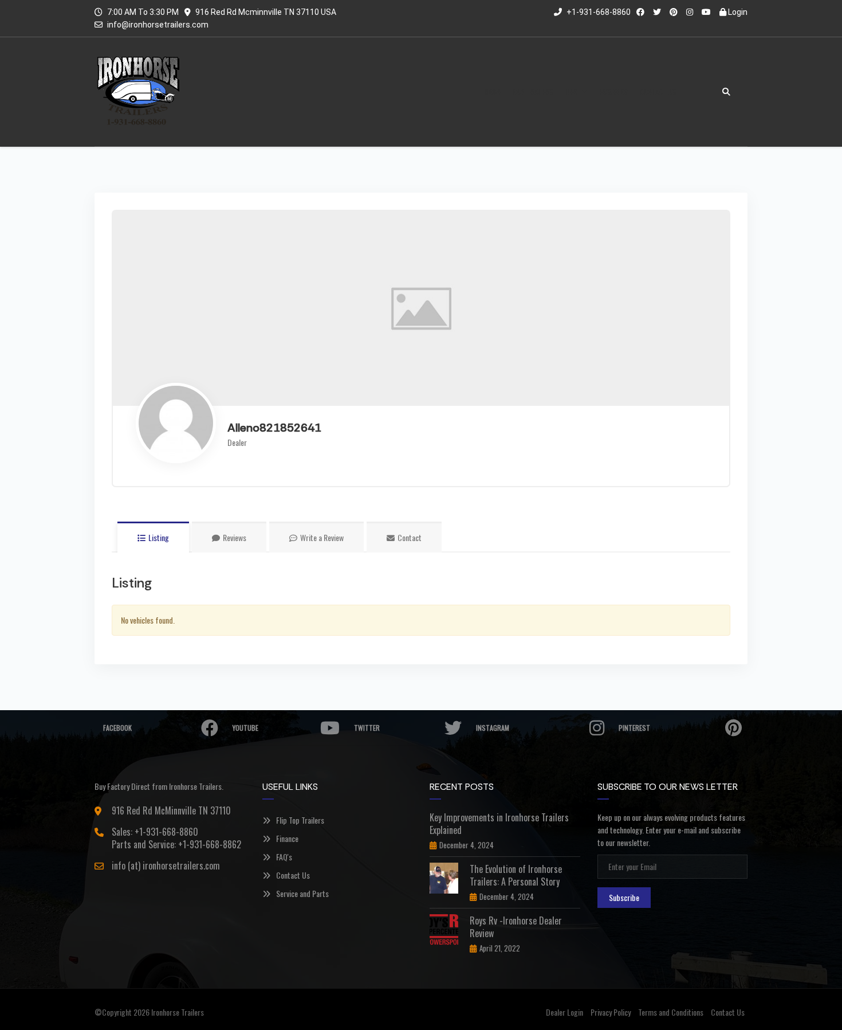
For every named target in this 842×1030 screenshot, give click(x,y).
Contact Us (658, 91)
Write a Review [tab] (322, 537)
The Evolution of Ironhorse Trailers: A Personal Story (516, 875)
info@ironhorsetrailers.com (157, 24)
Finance (287, 838)
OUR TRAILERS (533, 91)
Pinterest (634, 728)
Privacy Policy (611, 1012)
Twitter (367, 728)
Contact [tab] (410, 537)
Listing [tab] (158, 537)
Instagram (492, 728)
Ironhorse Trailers (177, 1012)
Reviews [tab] (234, 537)
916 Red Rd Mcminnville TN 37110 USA (265, 12)
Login (736, 12)
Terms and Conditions (670, 1012)
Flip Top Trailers (300, 820)
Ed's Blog (614, 91)
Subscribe (624, 897)
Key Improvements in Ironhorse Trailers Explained (499, 823)
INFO (571, 91)
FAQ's (284, 857)
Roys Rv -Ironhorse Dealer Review (516, 926)
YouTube (245, 728)
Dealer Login (564, 1012)
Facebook (117, 728)
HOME (493, 91)
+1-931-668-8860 (598, 12)
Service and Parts (302, 893)
